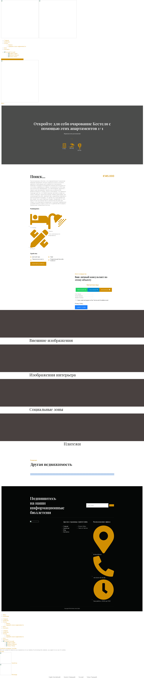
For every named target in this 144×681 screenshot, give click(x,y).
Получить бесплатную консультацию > (12, 59)
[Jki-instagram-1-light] (34, 537)
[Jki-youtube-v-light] (37, 537)
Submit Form (81, 307)
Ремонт (10, 45)
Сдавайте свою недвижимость (17, 46)
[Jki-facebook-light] (30, 537)
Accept (2, 651)
